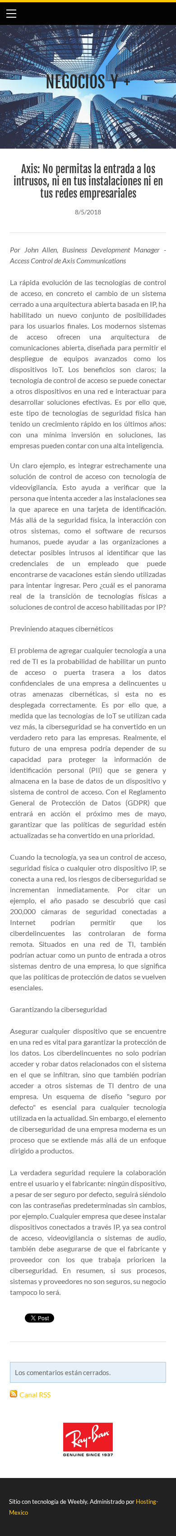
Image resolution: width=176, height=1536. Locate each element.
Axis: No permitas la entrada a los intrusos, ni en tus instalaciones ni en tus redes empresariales (88, 181)
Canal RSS (35, 1394)
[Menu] (11, 13)
